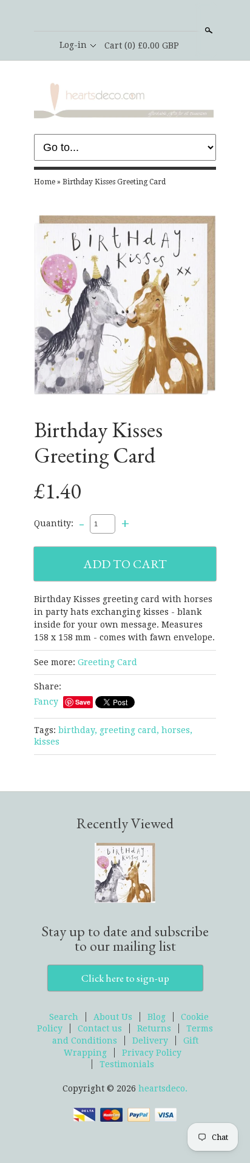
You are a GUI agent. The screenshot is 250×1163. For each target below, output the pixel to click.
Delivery (150, 1040)
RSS (103, 16)
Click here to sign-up (125, 978)
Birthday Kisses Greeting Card (114, 182)
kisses (46, 741)
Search (207, 30)
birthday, (77, 730)
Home (44, 182)
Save (82, 701)
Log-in (73, 45)
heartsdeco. (162, 1088)
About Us (112, 1017)
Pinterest (145, 16)
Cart (141, 45)
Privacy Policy (151, 1052)
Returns (154, 1028)
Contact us (100, 1028)
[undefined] (125, 307)
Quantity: (53, 523)
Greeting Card (107, 662)
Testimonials (127, 1064)
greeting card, (129, 730)
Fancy (46, 701)
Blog (156, 1017)
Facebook (124, 16)
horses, (176, 730)
